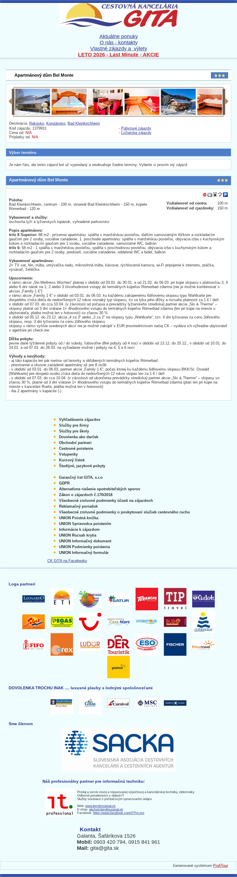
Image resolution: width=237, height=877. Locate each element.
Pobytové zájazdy (136, 128)
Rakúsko (36, 123)
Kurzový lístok (72, 460)
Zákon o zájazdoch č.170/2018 (85, 495)
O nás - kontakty (119, 42)
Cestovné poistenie (76, 448)
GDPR (64, 483)
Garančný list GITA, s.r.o (81, 477)
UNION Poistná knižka (78, 518)
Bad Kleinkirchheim (84, 123)
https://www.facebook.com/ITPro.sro (118, 813)
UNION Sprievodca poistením (85, 524)
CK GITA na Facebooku (67, 561)
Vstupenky (68, 454)
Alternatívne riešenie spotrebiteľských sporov (99, 489)
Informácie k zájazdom (79, 529)
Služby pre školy (74, 431)
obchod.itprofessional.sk (106, 809)
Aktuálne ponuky (118, 36)
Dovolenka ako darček (78, 437)
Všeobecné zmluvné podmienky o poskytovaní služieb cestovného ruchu (124, 512)
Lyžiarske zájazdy (136, 132)
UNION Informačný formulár (84, 552)
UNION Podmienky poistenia (84, 547)
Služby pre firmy (74, 425)
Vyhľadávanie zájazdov (79, 419)
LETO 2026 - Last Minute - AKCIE (118, 55)
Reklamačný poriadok (78, 506)
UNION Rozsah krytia (77, 535)
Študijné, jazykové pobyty (82, 466)
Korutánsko (55, 123)
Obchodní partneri (75, 443)
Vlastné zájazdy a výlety (118, 48)
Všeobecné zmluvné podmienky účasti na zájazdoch (106, 500)
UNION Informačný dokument (85, 541)
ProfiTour (220, 865)
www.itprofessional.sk (100, 806)
